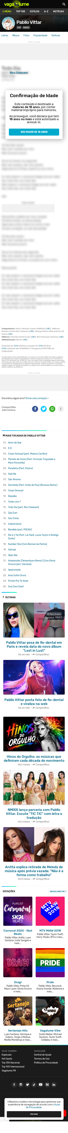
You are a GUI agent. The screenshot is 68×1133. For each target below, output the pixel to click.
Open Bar (13, 555)
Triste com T (14, 501)
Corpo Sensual (15, 490)
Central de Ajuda (42, 1054)
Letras (4, 35)
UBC (48, 329)
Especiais (7, 1054)
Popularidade (40, 35)
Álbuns (15, 35)
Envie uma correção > (37, 398)
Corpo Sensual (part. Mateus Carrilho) (27, 453)
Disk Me (12, 474)
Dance (26, 27)
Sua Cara (16, 586)
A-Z (46, 11)
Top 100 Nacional (11, 1062)
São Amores (14, 479)
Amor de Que (14, 442)
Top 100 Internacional (13, 1066)
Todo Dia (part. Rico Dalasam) (23, 507)
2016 (16, 346)
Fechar (34, 1114)
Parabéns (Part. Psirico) (20, 468)
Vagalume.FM (57, 891)
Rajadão (12, 496)
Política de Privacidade (46, 1062)
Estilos (34, 11)
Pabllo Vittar (29, 22)
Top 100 (20, 11)
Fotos (26, 35)
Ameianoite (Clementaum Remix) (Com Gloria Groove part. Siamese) (31, 562)
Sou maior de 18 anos (34, 132)
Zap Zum (12, 512)
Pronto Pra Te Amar (18, 580)
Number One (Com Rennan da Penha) (27, 544)
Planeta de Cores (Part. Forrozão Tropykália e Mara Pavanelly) (31, 461)
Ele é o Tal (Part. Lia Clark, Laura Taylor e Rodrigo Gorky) (33, 537)
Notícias (58, 11)
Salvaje (12, 549)
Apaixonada (14, 569)
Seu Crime (13, 518)
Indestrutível (14, 524)
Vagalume (16, 4)
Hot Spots (7, 1058)
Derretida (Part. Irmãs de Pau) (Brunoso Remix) (32, 485)
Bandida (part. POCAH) (20, 529)
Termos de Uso (42, 1058)
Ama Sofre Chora (17, 575)
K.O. (10, 448)
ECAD (4, 348)
